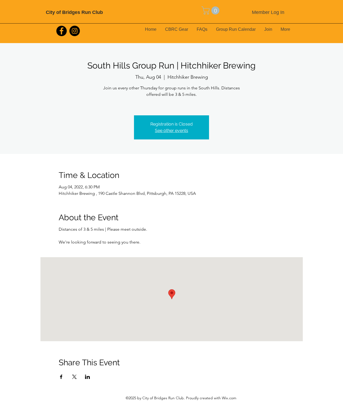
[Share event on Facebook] (61, 377)
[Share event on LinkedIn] (87, 377)
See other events (171, 130)
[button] (211, 10)
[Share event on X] (74, 377)
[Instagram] (74, 31)
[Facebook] (61, 31)
